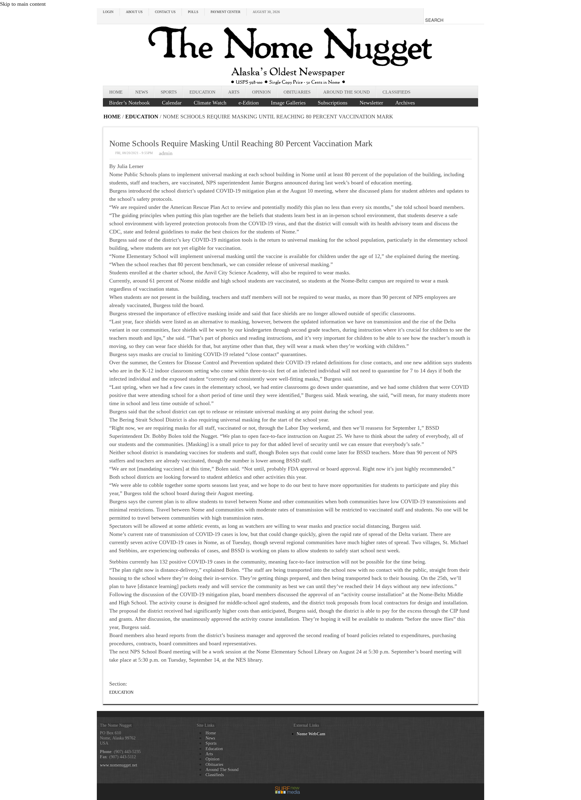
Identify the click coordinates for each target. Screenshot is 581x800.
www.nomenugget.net (118, 764)
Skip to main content (23, 4)
